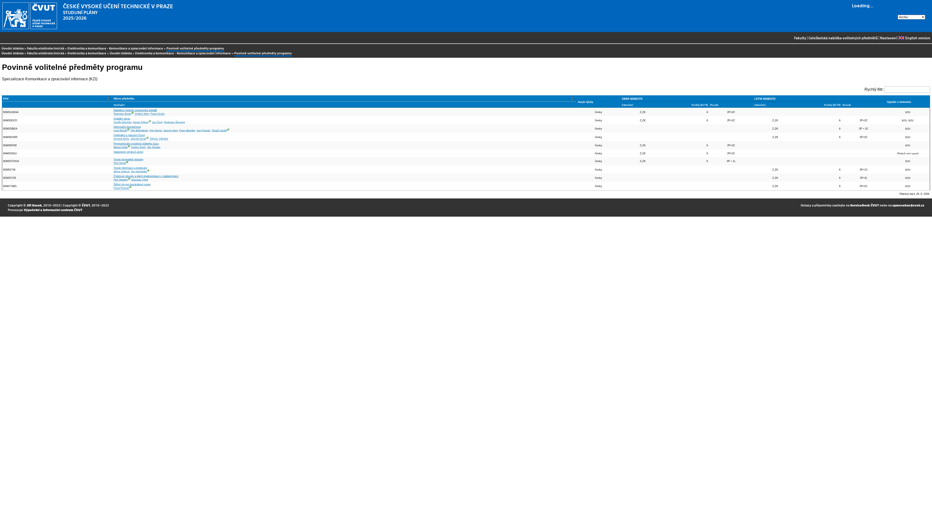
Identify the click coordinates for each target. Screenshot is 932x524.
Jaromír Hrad (170, 130)
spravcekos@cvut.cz (908, 205)
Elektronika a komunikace (86, 53)
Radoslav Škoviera (174, 122)
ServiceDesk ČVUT (864, 205)
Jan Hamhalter (139, 171)
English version (917, 38)
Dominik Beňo (121, 139)
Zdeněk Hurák (138, 139)
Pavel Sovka (157, 114)
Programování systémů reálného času (136, 143)
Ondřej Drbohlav (123, 122)
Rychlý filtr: (874, 89)
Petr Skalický (121, 179)
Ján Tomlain (153, 147)
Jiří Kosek (34, 205)
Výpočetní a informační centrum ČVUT (53, 210)
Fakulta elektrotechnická (45, 48)
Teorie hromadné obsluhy (128, 159)
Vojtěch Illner (142, 114)
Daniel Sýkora (141, 122)
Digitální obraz (122, 118)
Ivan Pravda (203, 130)
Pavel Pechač (121, 188)
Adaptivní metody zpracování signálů (135, 110)
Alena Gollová (121, 171)
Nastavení (888, 38)
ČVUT (86, 205)
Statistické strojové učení (128, 151)
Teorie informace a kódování (130, 167)
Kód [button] (5, 98)
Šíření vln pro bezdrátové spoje (132, 184)
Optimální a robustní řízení (129, 135)
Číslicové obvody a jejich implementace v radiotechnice (146, 176)
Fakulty (800, 38)
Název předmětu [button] (124, 98)
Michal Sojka (121, 147)
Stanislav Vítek (139, 179)
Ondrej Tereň (138, 147)
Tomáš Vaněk (219, 130)
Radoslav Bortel (122, 114)
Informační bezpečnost (127, 126)
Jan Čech (157, 122)
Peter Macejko (187, 130)
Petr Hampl (156, 130)
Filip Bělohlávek (139, 130)
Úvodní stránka (12, 48)
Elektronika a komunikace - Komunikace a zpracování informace (115, 48)
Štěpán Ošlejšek (159, 139)
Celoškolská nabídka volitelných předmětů (843, 38)
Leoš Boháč (120, 130)
